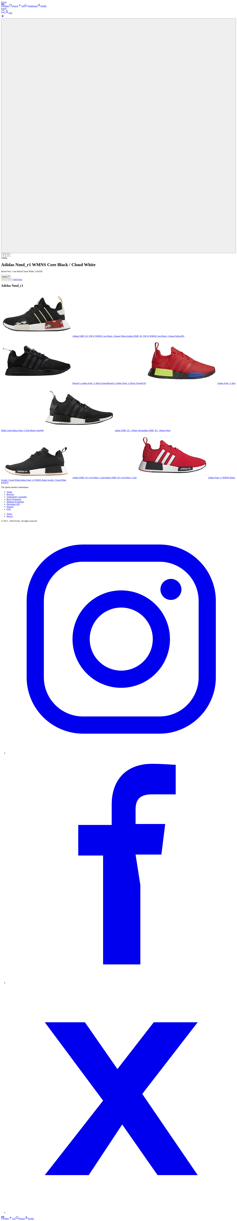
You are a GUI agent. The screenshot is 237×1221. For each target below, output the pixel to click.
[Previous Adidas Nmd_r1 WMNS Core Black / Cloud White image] (3, 255)
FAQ (9, 509)
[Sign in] (7, 13)
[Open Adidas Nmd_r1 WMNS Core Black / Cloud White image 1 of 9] (118, 135)
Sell (23, 6)
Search (15, 6)
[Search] (3, 13)
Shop (6, 6)
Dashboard (32, 6)
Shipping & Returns (15, 502)
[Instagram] (121, 753)
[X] (121, 1212)
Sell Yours (17, 279)
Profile (43, 6)
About (9, 492)
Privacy (10, 516)
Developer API (13, 504)
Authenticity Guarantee (17, 497)
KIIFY (5, 482)
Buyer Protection (14, 499)
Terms (9, 514)
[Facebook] (121, 983)
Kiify (4, 2)
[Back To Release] (3, 17)
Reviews (10, 494)
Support (10, 507)
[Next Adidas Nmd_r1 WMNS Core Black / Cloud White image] (8, 255)
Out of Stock (7, 280)
